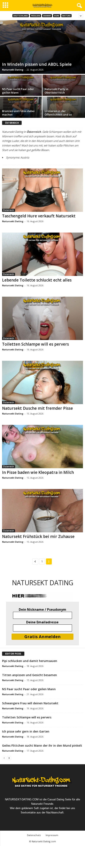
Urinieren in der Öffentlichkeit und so (58, 112)
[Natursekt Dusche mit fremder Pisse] (42, 382)
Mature (66, 15)
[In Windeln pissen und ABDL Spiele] (42, 47)
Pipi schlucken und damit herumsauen (29, 661)
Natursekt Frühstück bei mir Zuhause (38, 536)
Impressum (52, 835)
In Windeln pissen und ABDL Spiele (37, 64)
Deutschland (20, 15)
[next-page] (9, 758)
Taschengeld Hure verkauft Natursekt (39, 216)
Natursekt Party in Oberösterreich (56, 90)
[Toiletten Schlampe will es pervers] (42, 318)
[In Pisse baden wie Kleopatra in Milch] (42, 446)
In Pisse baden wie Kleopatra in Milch (38, 472)
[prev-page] (4, 758)
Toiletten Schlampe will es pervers (35, 344)
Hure (56, 15)
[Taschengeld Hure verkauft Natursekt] (42, 190)
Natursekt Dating (12, 69)
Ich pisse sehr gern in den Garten (25, 731)
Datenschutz (34, 835)
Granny (47, 15)
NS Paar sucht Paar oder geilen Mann (18, 90)
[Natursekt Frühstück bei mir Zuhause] (42, 510)
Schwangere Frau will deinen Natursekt (30, 703)
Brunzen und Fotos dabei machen (18, 112)
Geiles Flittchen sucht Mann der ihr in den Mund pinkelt (42, 745)
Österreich (8, 210)
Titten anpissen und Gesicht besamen (29, 675)
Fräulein (35, 15)
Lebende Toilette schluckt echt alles (37, 280)
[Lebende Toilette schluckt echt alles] (42, 254)
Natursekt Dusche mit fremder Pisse (37, 408)
